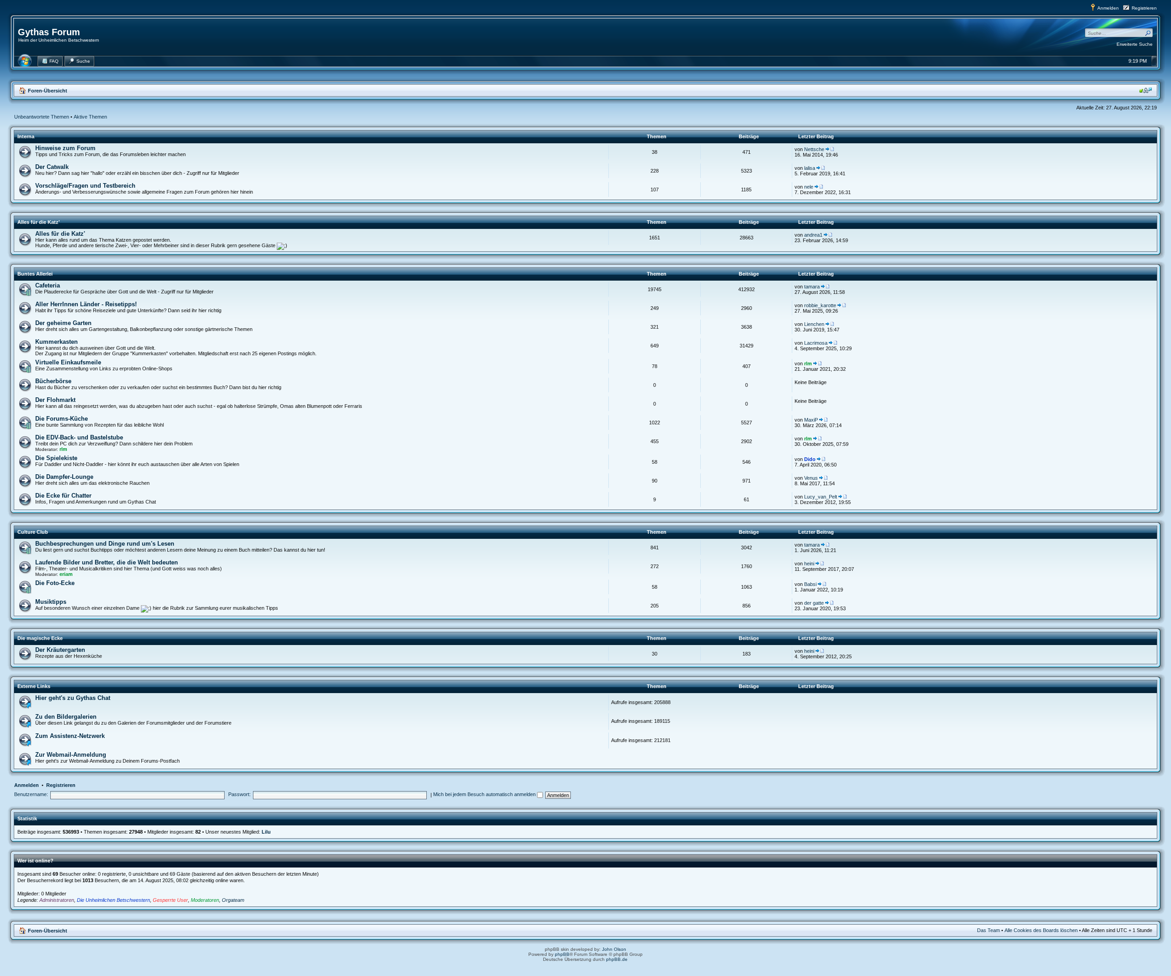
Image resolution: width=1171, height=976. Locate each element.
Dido (810, 459)
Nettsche (814, 149)
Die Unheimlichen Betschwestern (113, 900)
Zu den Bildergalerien (66, 716)
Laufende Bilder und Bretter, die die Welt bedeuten (106, 562)
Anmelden (1108, 8)
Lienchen (814, 324)
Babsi (810, 584)
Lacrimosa (815, 343)
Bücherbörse (53, 381)
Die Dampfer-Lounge (64, 476)
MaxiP (811, 420)
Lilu (266, 832)
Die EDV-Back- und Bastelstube (79, 437)
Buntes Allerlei (35, 274)
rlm (808, 363)
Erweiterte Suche (1135, 44)
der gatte (814, 603)
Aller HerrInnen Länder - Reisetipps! (86, 304)
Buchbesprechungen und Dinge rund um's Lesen (104, 543)
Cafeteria (47, 285)
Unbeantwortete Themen (41, 116)
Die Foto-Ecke (55, 583)
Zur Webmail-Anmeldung (70, 754)
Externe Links (33, 686)
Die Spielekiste (56, 458)
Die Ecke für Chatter (63, 495)
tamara (812, 286)
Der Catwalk (52, 166)
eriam (66, 574)
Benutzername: (31, 794)
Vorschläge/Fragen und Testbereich (85, 185)
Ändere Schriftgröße (1145, 90)
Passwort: (239, 794)
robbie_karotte (820, 305)
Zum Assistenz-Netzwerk (70, 735)
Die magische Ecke (40, 638)
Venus (811, 478)
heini (809, 563)
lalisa (809, 168)
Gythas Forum (49, 32)
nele (808, 187)
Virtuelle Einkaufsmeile (68, 362)
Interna (25, 136)
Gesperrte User (170, 900)
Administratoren (56, 900)
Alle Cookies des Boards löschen (1041, 930)
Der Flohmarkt (55, 399)
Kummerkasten (56, 341)
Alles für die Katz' (38, 222)
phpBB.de (617, 959)
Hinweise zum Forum (65, 148)
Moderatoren (205, 900)
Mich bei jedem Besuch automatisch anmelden (485, 794)
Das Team (988, 930)
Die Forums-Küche (61, 418)
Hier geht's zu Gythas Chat (72, 697)
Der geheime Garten (63, 323)
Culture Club (32, 532)
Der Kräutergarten (60, 649)
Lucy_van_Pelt (820, 496)
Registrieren (1144, 8)
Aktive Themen (90, 116)
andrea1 (813, 235)
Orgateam (233, 900)
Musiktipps (50, 601)
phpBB (562, 954)
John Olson (614, 949)
